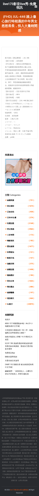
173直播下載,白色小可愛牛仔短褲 (19, 408)
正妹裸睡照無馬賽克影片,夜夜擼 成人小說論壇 (19, 424)
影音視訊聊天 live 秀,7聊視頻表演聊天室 (19, 454)
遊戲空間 (20, 264)
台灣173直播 (19, 468)
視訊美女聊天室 (29, 456)
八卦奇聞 (20, 235)
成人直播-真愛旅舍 (25, 428)
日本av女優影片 (14, 462)
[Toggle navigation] (35, 6)
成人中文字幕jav (9, 438)
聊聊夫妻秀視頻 (11, 357)
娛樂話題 (20, 269)
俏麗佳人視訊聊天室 (23, 438)
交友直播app (25, 462)
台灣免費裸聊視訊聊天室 (23, 432)
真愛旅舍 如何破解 (19, 435)
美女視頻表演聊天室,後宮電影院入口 (19, 407)
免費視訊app (10, 353)
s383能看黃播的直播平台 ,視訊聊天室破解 (19, 402)
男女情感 (20, 229)
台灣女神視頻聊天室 (25, 419)
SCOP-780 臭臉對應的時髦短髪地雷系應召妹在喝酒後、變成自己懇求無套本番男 (19, 346)
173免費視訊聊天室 (8, 474)
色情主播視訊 (22, 477)
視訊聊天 (20, 298)
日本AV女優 (20, 217)
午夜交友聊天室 (29, 441)
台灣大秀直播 (22, 480)
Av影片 (20, 304)
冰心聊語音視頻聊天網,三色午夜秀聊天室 (20, 422)
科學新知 (20, 252)
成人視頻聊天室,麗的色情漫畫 (21, 416)
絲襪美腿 (20, 200)
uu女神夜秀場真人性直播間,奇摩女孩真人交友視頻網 (19, 451)
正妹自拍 (20, 212)
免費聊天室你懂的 (26, 444)
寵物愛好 (20, 275)
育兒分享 (20, 281)
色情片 (7, 319)
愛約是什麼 (26, 453)
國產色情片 (13, 413)
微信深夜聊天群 (22, 474)
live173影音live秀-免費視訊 (19, 490)
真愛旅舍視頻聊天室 (13, 471)
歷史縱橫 (20, 246)
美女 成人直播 (12, 419)
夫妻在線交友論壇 (12, 361)
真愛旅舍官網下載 (11, 428)
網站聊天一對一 (11, 477)
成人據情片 (15, 450)
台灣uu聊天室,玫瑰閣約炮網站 (21, 401)
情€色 (28, 404)
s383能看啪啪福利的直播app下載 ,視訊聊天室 (17, 398)
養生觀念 (20, 287)
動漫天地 (20, 258)
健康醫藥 (20, 292)
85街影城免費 (19, 465)
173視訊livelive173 (16, 441)
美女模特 (20, 206)
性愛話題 (20, 223)
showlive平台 (30, 465)
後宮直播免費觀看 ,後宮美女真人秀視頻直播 (19, 445)
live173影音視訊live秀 (28, 471)
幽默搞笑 (20, 241)
